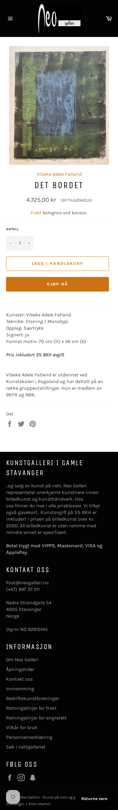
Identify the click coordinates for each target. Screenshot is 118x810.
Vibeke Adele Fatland (59, 174)
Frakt (37, 212)
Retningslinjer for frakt (31, 708)
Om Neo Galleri (22, 659)
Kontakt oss (19, 679)
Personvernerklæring (29, 737)
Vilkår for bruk (22, 727)
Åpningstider (20, 669)
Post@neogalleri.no (27, 582)
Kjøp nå (57, 284)
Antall (12, 229)
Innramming (20, 689)
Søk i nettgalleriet (25, 747)
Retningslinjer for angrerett (36, 718)
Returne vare (94, 798)
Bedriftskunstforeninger (32, 698)
